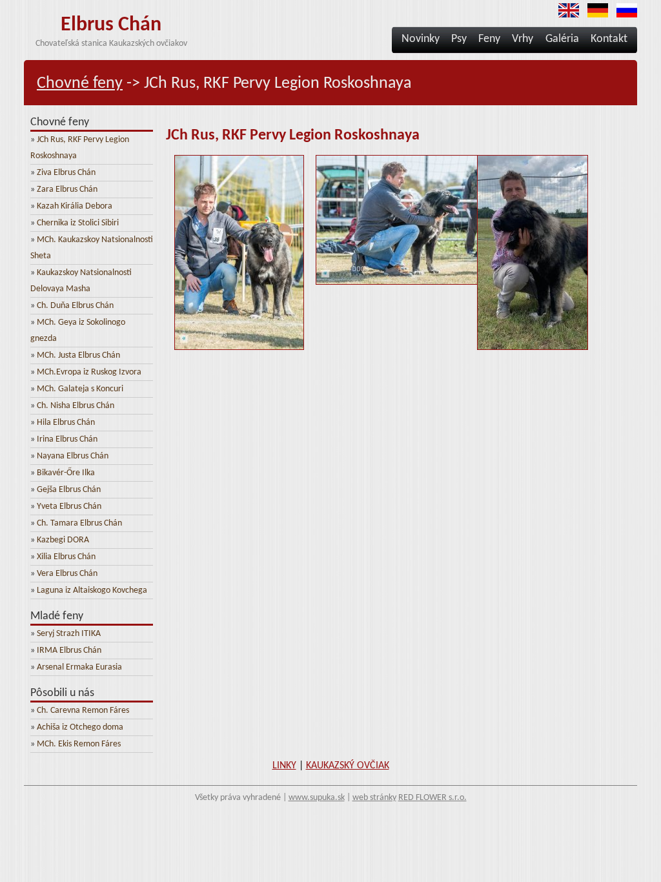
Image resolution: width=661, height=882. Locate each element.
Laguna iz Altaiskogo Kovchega (92, 590)
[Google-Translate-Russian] (623, 15)
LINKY (284, 766)
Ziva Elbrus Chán (66, 173)
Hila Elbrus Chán (66, 422)
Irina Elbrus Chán (67, 439)
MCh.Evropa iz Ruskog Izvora (89, 372)
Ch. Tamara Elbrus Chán (79, 523)
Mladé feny (56, 616)
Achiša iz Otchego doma (80, 727)
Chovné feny (80, 83)
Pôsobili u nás (62, 693)
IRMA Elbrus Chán (69, 650)
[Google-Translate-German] (594, 15)
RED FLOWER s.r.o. (432, 798)
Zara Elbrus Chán (67, 189)
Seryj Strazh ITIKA (69, 634)
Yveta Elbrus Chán (69, 506)
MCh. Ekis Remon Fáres (79, 744)
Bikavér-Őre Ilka (66, 473)
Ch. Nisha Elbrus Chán (75, 406)
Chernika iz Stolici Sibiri (78, 223)
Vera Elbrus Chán (67, 574)
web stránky (374, 798)
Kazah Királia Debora (74, 206)
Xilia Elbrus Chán (66, 557)
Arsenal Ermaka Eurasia (79, 667)
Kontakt (609, 39)
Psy (459, 39)
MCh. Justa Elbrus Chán (78, 355)
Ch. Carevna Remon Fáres (83, 710)
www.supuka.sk (317, 798)
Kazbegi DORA (63, 540)
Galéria (562, 39)
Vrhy (524, 39)
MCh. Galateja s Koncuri (80, 389)
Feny (489, 39)
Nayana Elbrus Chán (72, 456)
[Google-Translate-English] (565, 15)
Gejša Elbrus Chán (69, 490)
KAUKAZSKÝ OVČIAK (347, 766)
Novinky (421, 39)
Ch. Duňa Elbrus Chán (75, 306)
